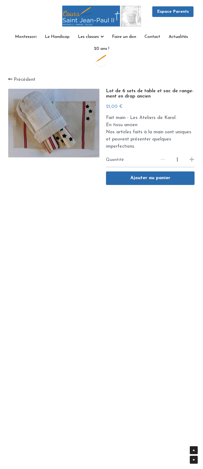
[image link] (101, 15)
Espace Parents (173, 12)
